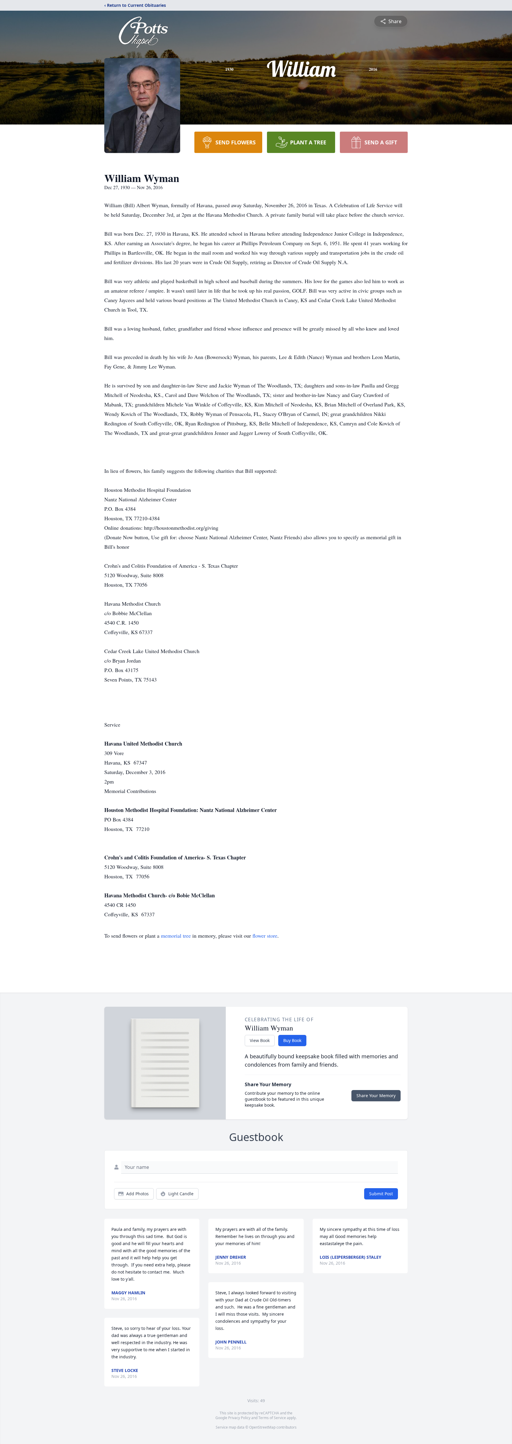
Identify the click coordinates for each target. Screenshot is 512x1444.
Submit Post (381, 1193)
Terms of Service (272, 1417)
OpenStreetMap (262, 1427)
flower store (264, 935)
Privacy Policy (239, 1417)
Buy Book (292, 1040)
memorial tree (176, 935)
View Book (260, 1040)
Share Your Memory (376, 1095)
